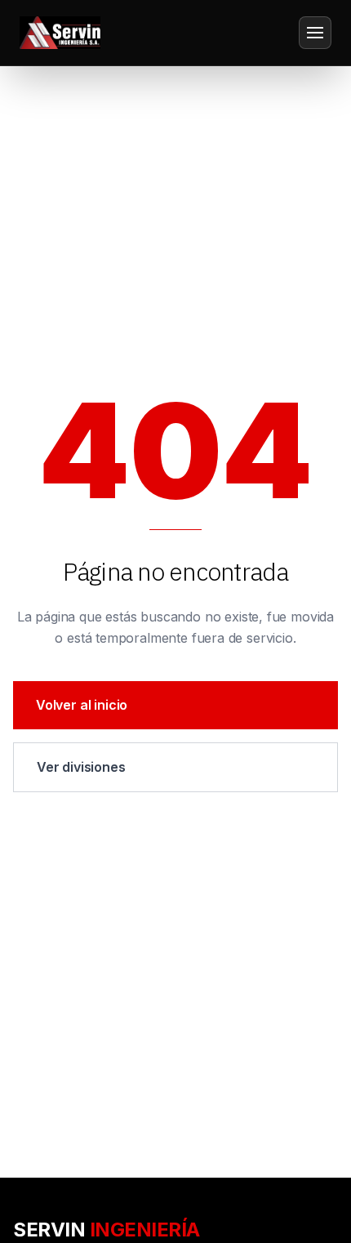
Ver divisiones (81, 767)
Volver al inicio (81, 705)
